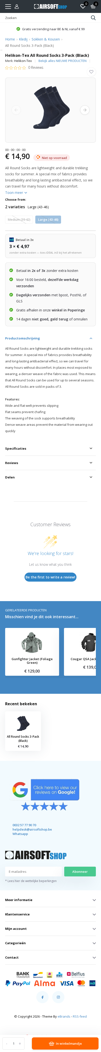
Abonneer (80, 871)
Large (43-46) (48, 219)
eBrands (64, 1016)
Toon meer (14, 192)
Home (10, 39)
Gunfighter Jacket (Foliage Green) (32, 661)
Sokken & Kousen (46, 39)
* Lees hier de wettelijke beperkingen (31, 881)
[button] (50, 29)
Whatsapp (20, 834)
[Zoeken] (93, 17)
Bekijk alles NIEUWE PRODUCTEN (62, 61)
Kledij (23, 39)
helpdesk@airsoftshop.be (28, 829)
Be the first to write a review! (50, 577)
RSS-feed (80, 1016)
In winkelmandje (69, 1043)
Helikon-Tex (23, 61)
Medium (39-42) (19, 219)
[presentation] (16, 110)
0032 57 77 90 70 (24, 825)
